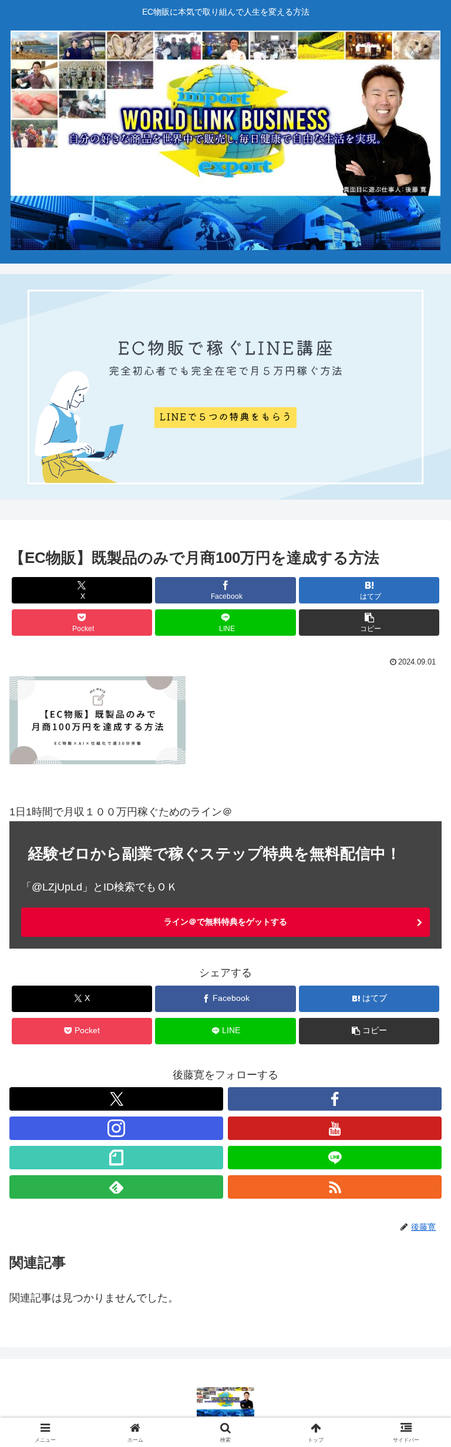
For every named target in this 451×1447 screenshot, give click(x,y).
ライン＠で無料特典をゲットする (225, 921)
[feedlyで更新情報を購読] (116, 1187)
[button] (369, 622)
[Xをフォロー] (116, 1099)
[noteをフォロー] (116, 1157)
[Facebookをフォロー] (335, 1099)
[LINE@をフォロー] (335, 1157)
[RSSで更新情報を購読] (335, 1187)
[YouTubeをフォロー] (335, 1128)
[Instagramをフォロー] (116, 1128)
